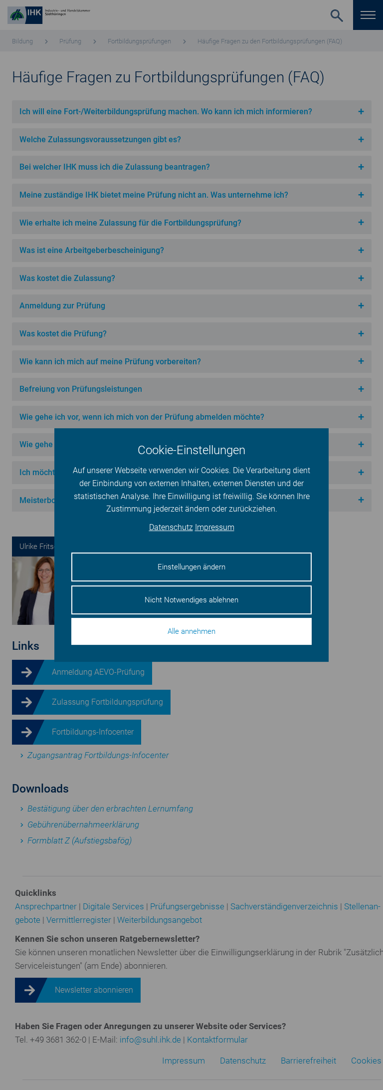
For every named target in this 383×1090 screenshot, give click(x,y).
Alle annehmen (191, 631)
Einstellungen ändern (191, 566)
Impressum (214, 527)
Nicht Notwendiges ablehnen (191, 599)
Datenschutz (171, 527)
